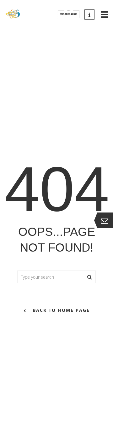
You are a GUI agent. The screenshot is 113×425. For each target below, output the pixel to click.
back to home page (61, 310)
